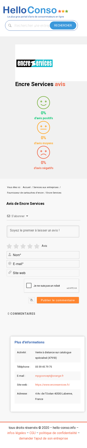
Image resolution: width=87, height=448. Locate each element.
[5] (36, 246)
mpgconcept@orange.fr (49, 375)
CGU (33, 433)
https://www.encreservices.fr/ (52, 384)
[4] (30, 246)
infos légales (16, 433)
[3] (23, 246)
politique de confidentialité (58, 433)
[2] (16, 246)
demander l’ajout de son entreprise (43, 438)
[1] (9, 246)
